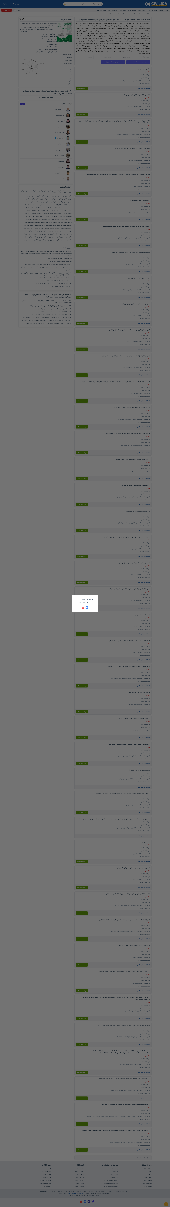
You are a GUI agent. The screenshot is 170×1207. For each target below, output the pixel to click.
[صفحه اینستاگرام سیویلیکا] (83, 607)
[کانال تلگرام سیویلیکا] (87, 607)
